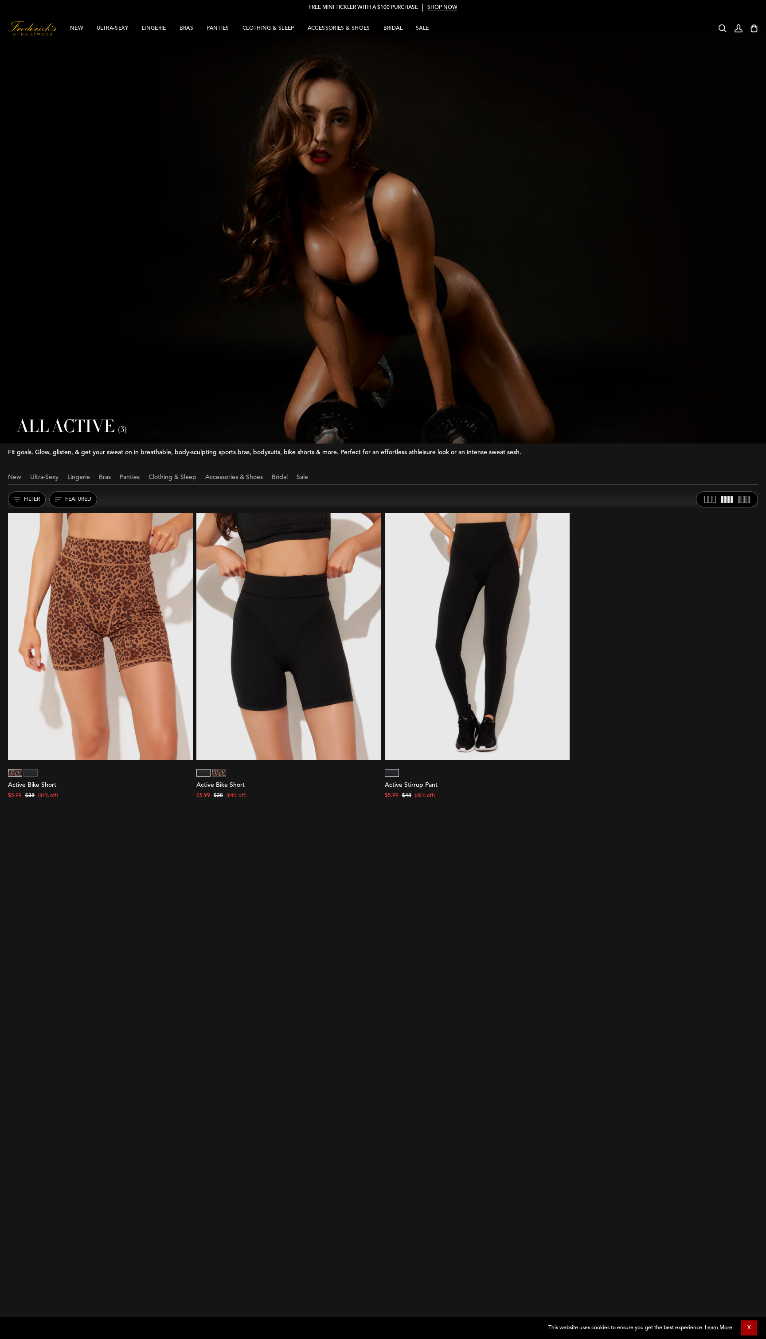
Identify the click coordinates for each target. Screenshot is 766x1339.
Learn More (718, 1328)
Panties (130, 477)
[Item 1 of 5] (100, 636)
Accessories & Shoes (234, 477)
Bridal (280, 477)
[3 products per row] (710, 499)
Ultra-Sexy (44, 477)
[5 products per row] (743, 499)
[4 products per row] (727, 499)
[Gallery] (100, 636)
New (14, 477)
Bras (105, 477)
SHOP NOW (442, 7)
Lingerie (78, 477)
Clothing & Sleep (172, 477)
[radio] (15, 773)
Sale (302, 477)
